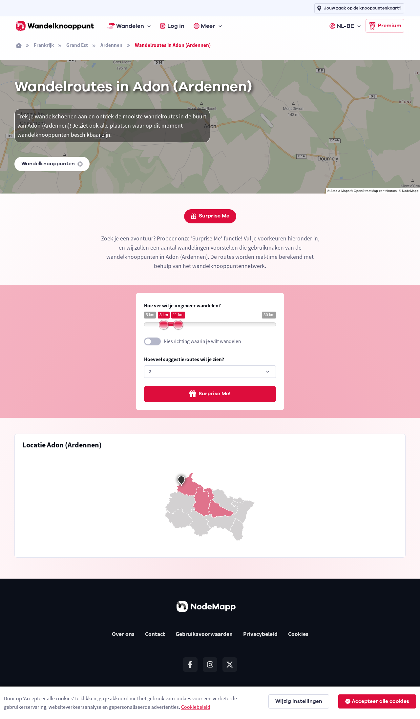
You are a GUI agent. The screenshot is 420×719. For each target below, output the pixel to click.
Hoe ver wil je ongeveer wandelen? (182, 305)
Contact (155, 634)
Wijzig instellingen (298, 701)
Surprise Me (214, 215)
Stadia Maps (339, 191)
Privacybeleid (260, 634)
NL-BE (345, 26)
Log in (175, 26)
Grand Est (77, 45)
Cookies (298, 634)
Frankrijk (44, 45)
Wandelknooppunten (48, 163)
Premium (389, 25)
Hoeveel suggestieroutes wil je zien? (184, 359)
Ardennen (111, 45)
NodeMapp (410, 191)
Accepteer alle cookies (380, 701)
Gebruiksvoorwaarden (204, 634)
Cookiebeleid (195, 707)
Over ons (123, 634)
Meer (208, 26)
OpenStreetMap (366, 191)
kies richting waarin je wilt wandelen (202, 341)
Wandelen (130, 26)
